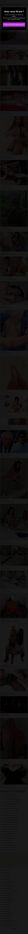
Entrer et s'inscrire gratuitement (14, 24)
